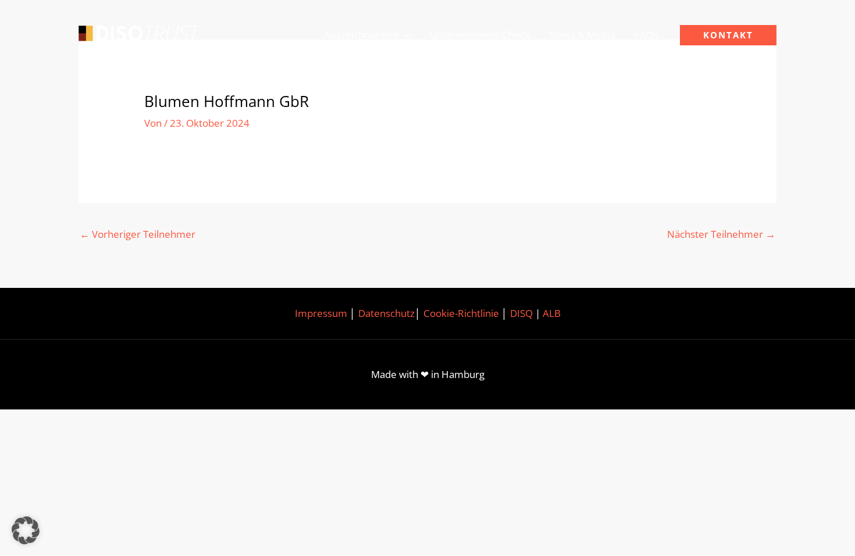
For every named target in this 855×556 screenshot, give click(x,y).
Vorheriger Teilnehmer (137, 234)
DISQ (521, 313)
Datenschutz (386, 313)
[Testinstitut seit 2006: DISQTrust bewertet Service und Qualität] (140, 34)
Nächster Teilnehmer (721, 234)
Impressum (321, 313)
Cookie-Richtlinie (461, 313)
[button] (404, 35)
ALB (552, 313)
